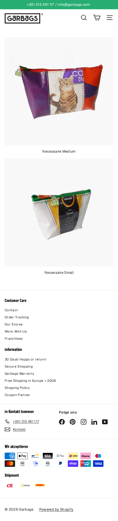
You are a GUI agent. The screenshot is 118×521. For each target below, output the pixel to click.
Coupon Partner (17, 395)
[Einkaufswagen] (96, 18)
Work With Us (16, 331)
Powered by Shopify (56, 509)
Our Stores (14, 324)
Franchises (14, 338)
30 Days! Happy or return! (25, 359)
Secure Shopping (19, 366)
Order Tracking (17, 317)
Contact (11, 310)
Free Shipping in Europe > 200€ (31, 381)
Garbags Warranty (19, 373)
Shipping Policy (17, 388)
